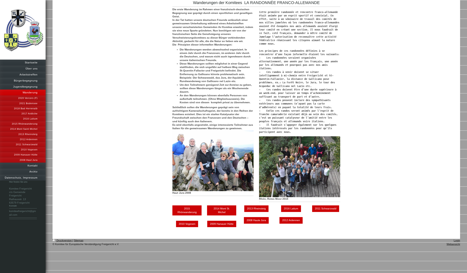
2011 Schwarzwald (325, 208)
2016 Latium (291, 208)
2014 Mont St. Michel (222, 210)
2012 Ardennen (291, 220)
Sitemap (78, 240)
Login (457, 240)
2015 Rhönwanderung (187, 210)
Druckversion (64, 240)
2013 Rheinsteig (256, 208)
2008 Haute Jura (256, 220)
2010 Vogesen (187, 223)
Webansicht (453, 244)
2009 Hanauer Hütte (222, 223)
